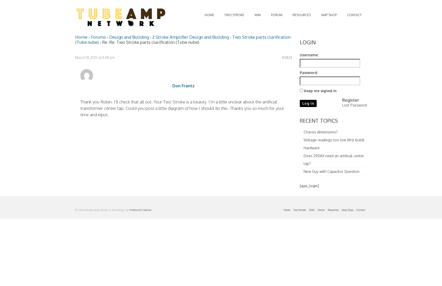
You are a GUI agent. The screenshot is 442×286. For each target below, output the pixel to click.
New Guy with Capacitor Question (331, 171)
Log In (308, 103)
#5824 (287, 57)
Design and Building (129, 37)
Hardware (312, 148)
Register (350, 100)
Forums (98, 37)
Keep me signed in (320, 91)
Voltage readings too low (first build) (334, 140)
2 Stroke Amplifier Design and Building (190, 37)
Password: (309, 72)
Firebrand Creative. (140, 209)
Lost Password (354, 105)
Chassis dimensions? (321, 132)
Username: (309, 55)
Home (81, 37)
